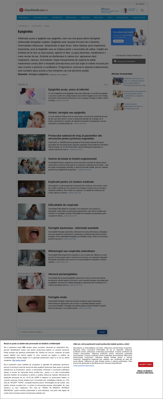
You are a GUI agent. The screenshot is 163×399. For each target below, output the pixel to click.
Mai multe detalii (19, 360)
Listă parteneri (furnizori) (83, 366)
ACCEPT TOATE (146, 364)
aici (64, 380)
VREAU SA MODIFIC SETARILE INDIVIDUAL (144, 372)
